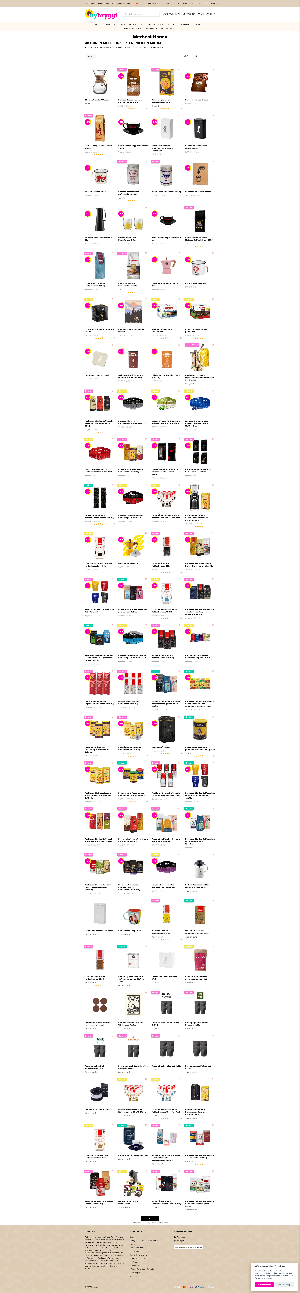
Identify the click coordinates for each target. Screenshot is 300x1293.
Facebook (180, 1240)
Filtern (91, 60)
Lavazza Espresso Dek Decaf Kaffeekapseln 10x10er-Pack (132, 659)
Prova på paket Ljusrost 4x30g (166, 1069)
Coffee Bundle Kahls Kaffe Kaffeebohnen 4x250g (198, 473)
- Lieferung (134, 1265)
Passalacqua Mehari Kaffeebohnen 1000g (162, 104)
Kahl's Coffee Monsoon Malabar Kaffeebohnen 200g (199, 242)
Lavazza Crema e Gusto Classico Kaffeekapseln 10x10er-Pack (196, 426)
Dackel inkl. (152, 3)
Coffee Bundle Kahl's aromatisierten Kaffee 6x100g (99, 519)
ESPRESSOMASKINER (132, 31)
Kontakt (132, 1248)
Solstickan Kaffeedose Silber (99, 934)
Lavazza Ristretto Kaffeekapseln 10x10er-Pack (132, 425)
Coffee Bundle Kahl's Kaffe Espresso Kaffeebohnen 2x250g (165, 475)
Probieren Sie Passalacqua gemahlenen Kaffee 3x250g (131, 797)
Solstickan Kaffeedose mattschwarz (196, 150)
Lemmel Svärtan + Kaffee (97, 1113)
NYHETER (132, 27)
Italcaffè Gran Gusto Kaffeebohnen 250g (162, 935)
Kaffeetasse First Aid (195, 287)
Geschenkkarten (136, 1251)
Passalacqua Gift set (128, 567)
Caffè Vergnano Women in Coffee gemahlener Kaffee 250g (131, 982)
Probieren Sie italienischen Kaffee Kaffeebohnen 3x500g (199, 568)
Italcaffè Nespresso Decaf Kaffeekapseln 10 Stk (164, 614)
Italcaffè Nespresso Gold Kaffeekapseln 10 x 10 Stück (132, 1114)
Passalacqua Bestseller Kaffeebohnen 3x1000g (129, 751)
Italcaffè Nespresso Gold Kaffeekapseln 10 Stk (97, 1160)
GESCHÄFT (199, 27)
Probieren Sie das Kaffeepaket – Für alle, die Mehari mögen (99, 843)
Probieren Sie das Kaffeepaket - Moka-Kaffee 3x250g (200, 1160)
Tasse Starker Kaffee (95, 195)
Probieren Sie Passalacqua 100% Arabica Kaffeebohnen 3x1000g (98, 798)
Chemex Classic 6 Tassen (97, 103)
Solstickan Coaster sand (97, 378)
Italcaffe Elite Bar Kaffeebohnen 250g (161, 568)
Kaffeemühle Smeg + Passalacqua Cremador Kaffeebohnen (196, 521)
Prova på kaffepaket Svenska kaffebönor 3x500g (166, 843)
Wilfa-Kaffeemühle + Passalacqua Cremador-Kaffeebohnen (196, 1115)
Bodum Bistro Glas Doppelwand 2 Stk (127, 242)
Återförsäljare (134, 1276)
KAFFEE (98, 27)
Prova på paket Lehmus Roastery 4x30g (196, 1027)
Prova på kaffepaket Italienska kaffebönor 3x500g (133, 843)
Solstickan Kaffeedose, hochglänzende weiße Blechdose (163, 151)
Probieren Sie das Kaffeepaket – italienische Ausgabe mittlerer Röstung (200, 615)
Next (150, 1221)
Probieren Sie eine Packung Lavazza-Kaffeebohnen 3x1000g (98, 890)
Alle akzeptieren (264, 1285)
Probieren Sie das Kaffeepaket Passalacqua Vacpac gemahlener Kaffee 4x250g (200, 707)
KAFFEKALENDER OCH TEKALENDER (160, 31)
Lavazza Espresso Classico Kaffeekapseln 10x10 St (131, 519)
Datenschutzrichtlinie (138, 1258)
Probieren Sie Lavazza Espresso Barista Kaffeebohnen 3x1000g (129, 890)
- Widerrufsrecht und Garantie (141, 1272)
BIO (141, 27)
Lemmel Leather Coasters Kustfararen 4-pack (97, 1027)
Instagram (180, 1244)
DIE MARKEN (184, 27)
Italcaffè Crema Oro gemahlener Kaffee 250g (197, 935)
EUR (167, 3)
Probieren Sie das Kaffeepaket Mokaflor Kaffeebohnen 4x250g (200, 798)
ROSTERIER (110, 27)
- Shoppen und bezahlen (139, 1269)
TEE (121, 27)
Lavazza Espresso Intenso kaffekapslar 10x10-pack (164, 889)
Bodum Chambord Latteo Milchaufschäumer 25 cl (197, 889)
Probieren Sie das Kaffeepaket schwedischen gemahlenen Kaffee (166, 707)
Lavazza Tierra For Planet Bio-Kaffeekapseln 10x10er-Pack (166, 425)
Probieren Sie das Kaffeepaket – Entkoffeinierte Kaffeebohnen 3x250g (166, 1161)
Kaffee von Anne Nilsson (196, 103)
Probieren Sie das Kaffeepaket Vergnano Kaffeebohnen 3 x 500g (99, 426)
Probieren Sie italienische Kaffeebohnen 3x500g (130, 473)
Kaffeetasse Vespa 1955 (129, 934)
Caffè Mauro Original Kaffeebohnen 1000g (95, 288)
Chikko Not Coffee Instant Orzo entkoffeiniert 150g (131, 379)
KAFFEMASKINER (154, 27)
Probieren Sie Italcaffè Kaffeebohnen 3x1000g (163, 659)
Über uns (133, 1279)
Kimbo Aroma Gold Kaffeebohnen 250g (127, 288)
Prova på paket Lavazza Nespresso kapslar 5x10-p (197, 659)
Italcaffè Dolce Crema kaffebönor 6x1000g (129, 705)
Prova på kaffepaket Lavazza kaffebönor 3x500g (99, 1205)
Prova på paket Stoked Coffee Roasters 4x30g (133, 1070)
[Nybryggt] (117, 14)
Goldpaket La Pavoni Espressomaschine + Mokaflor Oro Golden (199, 380)
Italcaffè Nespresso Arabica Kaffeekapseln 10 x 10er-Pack (166, 519)
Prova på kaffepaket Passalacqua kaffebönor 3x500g (97, 752)
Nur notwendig (284, 1285)
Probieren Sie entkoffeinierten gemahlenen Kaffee (133, 614)
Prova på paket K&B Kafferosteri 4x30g (94, 1070)
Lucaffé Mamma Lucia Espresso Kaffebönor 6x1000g (99, 705)
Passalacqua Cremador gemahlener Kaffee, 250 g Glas (200, 751)
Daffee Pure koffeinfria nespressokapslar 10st (196, 981)
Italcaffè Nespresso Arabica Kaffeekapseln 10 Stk (98, 568)
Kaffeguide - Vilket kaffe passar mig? (144, 1244)
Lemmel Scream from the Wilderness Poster (130, 1027)
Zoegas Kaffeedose (161, 750)
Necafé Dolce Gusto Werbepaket (128, 1205)
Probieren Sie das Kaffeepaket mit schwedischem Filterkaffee (200, 844)
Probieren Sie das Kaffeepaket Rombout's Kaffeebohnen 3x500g (200, 1207)
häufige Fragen (135, 1255)
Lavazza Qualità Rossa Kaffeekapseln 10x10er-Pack (98, 473)
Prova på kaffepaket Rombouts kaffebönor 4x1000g (167, 1205)
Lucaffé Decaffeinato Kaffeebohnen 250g (128, 196)
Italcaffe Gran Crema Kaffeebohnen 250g (95, 981)
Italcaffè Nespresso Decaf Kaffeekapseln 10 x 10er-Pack (166, 1114)
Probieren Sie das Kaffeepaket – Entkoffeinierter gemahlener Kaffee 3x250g (99, 661)
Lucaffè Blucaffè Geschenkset (133, 1159)
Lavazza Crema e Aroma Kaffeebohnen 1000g (130, 104)
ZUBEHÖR (170, 27)
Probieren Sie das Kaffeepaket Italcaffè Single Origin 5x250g (166, 797)
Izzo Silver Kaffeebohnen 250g (166, 195)
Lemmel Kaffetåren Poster (198, 195)
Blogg (132, 1240)
